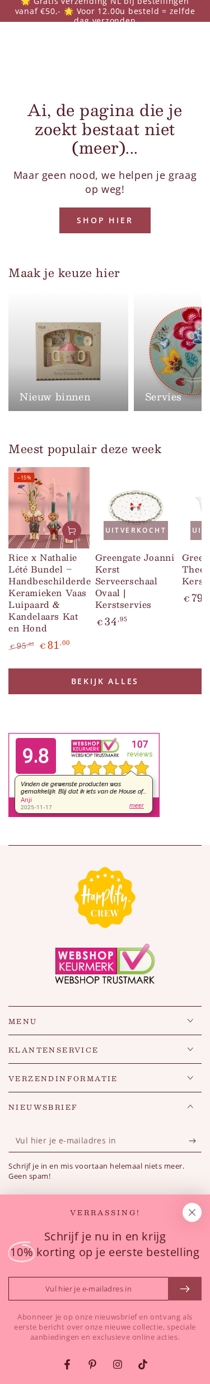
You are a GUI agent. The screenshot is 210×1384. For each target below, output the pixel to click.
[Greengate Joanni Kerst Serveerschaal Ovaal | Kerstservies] (135, 507)
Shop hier (105, 220)
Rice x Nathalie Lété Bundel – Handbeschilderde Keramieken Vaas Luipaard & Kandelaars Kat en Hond (49, 592)
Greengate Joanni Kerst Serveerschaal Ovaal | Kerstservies (135, 580)
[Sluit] (192, 1212)
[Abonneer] (195, 1141)
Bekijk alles (105, 681)
